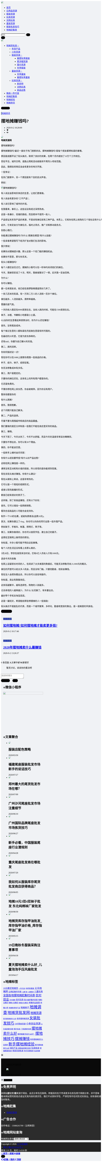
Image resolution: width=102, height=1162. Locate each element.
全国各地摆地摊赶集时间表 (19, 995)
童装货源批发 (18, 1051)
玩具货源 (10, 17)
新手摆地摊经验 (21, 1044)
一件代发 (22, 988)
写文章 (6, 108)
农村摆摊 (12, 1000)
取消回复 (5, 681)
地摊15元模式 (13, 1003)
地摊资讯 (6, 113)
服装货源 (10, 14)
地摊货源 (36, 1013)
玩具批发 (35, 1048)
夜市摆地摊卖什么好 (9, 1018)
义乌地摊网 (22, 1144)
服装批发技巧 (12, 27)
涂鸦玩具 (10, 20)
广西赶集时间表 (26, 1029)
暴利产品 (14, 1048)
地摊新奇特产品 (14, 1008)
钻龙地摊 (37, 1051)
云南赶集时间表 (15, 992)
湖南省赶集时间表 (24, 1048)
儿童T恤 (24, 992)
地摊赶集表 (11, 30)
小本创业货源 (33, 1023)
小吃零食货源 (20, 1024)
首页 (8, 7)
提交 (15, 681)
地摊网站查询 (7, 1139)
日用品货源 (11, 11)
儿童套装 (31, 992)
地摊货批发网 (19, 1013)
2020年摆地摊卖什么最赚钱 (22, 647)
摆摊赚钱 (22, 1039)
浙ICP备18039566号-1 (13, 1147)
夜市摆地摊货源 (23, 1019)
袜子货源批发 (29, 1051)
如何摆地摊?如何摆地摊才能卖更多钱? (30, 625)
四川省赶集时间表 (31, 1000)
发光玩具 (19, 1000)
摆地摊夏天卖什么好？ (26, 1034)
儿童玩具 (38, 991)
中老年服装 (30, 988)
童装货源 (10, 23)
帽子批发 (17, 1029)
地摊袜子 (25, 1007)
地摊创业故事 (34, 1003)
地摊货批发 (11, 45)
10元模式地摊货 (10, 988)
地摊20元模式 (23, 1003)
